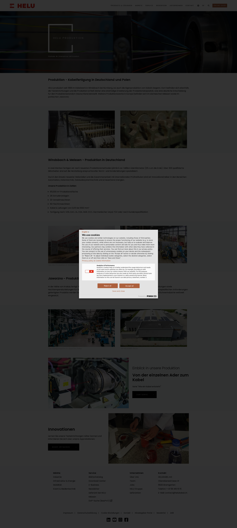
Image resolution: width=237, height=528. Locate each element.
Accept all (129, 286)
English (85, 232)
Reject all (107, 286)
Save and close (118, 291)
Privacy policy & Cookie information (96, 261)
